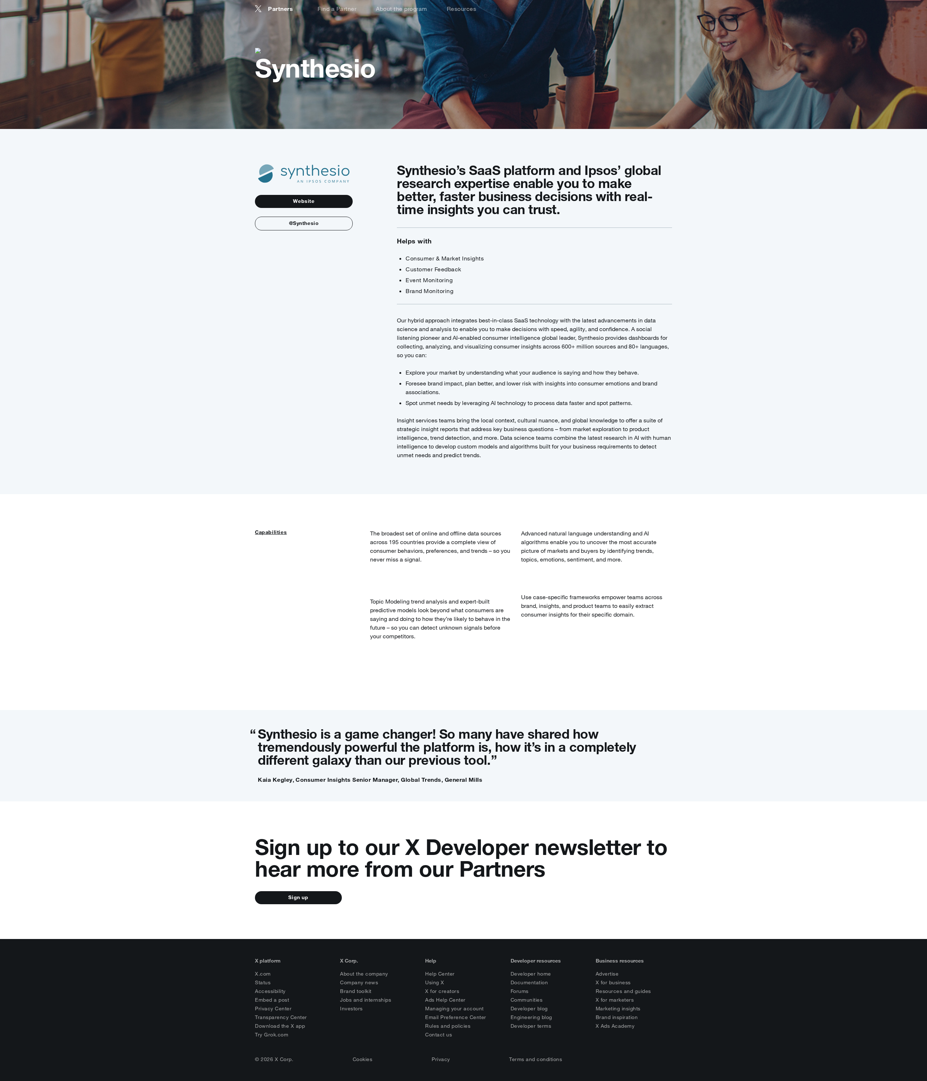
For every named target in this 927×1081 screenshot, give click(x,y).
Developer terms (531, 1026)
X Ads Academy (615, 1026)
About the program (401, 8)
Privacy (441, 1059)
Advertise (607, 974)
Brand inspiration (617, 1017)
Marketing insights (618, 1008)
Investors (351, 1008)
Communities (527, 1000)
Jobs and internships (365, 1000)
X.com (263, 974)
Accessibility (270, 991)
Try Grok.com (271, 1034)
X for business (613, 982)
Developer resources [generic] (536, 960)
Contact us (438, 1034)
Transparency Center (281, 1017)
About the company (364, 974)
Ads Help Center (445, 1000)
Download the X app (280, 1026)
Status (262, 982)
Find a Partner (337, 8)
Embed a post (272, 1000)
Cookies (363, 1059)
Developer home (531, 974)
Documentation (529, 982)
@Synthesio (304, 223)
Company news (359, 982)
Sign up (298, 897)
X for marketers (615, 1000)
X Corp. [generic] (349, 960)
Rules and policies (447, 1026)
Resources (462, 8)
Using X (434, 982)
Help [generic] (430, 960)
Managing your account (454, 1008)
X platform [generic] (268, 960)
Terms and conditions (535, 1059)
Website (303, 201)
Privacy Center (273, 1008)
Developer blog (529, 1008)
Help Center (440, 974)
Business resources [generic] (620, 960)
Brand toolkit (356, 991)
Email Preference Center (455, 1017)
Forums (520, 991)
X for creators (442, 991)
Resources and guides (623, 991)
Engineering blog (531, 1017)
